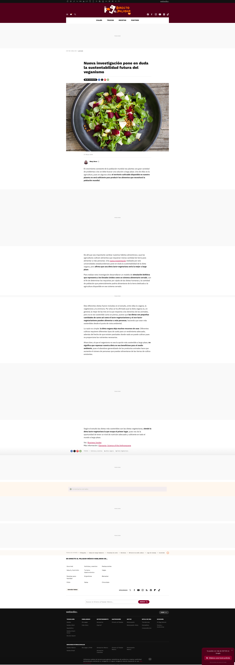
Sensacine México (102, 647)
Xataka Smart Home (71, 632)
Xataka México (71, 647)
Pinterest (148, 14)
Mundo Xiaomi (71, 635)
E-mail (108, 80)
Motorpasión (131, 622)
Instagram (155, 14)
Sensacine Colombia (100, 651)
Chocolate (105, 582)
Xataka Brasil (71, 650)
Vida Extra (85, 625)
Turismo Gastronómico (89, 571)
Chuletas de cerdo (112, 552)
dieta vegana (110, 451)
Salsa (86, 582)
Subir (162, 612)
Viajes (99, 20)
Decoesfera (145, 625)
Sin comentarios (91, 79)
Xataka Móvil (71, 625)
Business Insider (95, 442)
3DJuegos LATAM (87, 647)
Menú (67, 14)
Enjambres (88, 576)
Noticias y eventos (96, 451)
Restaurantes (106, 566)
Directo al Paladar (117, 622)
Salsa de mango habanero (96, 552)
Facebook (151, 14)
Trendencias (146, 622)
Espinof (99, 625)
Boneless (123, 552)
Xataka (69, 622)
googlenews (164, 14)
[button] (94, 161)
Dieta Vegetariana (122, 451)
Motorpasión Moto (132, 625)
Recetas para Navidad (71, 577)
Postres (135, 20)
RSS (146, 589)
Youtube (159, 14)
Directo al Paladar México (117, 648)
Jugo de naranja (151, 552)
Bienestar (105, 576)
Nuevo (70, 14)
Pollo (68, 582)
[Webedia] (71, 612)
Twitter (102, 80)
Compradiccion (146, 628)
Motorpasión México (131, 648)
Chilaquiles (83, 552)
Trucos (110, 20)
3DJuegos (85, 622)
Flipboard (105, 80)
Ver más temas (72, 589)
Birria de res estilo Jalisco (136, 552)
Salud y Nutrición (73, 570)
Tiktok (168, 14)
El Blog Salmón (161, 622)
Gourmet (70, 566)
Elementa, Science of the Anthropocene (115, 445)
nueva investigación (118, 260)
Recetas (122, 20)
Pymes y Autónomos (160, 626)
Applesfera (70, 628)
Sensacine (100, 622)
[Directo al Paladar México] (117, 10)
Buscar (75, 14)
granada (80, 51)
